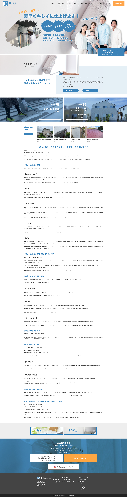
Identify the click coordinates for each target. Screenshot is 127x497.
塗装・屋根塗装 (67, 479)
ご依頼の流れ (57, 481)
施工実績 (56, 482)
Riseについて (57, 479)
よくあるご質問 (83, 479)
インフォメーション (83, 477)
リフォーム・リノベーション (69, 481)
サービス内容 (65, 477)
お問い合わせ (82, 483)
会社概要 (82, 481)
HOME (56, 477)
